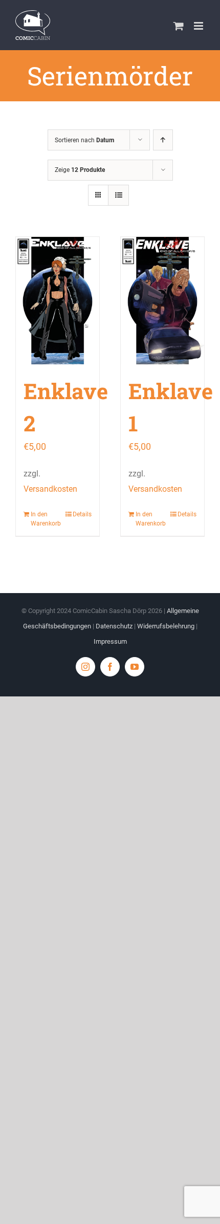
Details (82, 514)
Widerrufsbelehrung (165, 626)
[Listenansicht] (118, 195)
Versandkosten (50, 489)
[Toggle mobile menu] (199, 25)
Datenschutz (114, 626)
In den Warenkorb (44, 519)
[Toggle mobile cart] (178, 25)
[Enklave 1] (162, 300)
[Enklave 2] (57, 300)
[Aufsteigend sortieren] (163, 139)
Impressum (110, 641)
